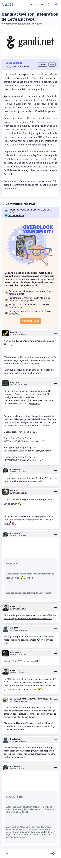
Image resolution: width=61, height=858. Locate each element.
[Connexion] (48, 4)
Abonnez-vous (30, 320)
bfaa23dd (14, 382)
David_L (14, 607)
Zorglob (13, 332)
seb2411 (14, 628)
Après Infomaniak (14, 96)
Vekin (12, 491)
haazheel (14, 652)
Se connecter (16, 215)
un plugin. (35, 403)
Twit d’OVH (18, 661)
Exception (15, 469)
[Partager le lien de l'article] (7, 853)
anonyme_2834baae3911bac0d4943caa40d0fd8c (31, 699)
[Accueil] (8, 4)
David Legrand (13, 62)
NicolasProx (15, 739)
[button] (56, 5)
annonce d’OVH (33, 661)
